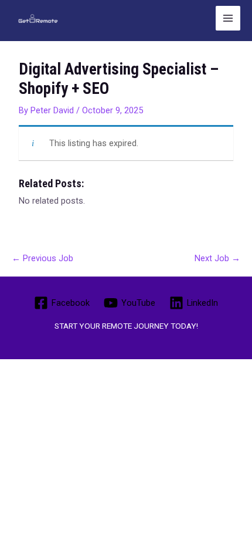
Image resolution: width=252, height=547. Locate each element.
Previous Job (42, 258)
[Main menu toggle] (228, 18)
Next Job (217, 258)
